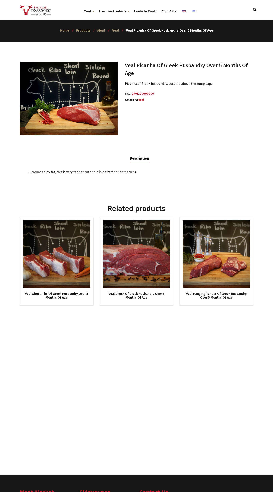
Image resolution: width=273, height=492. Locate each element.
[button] (7, 484)
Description (139, 158)
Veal (141, 100)
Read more (55, 257)
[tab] (139, 158)
